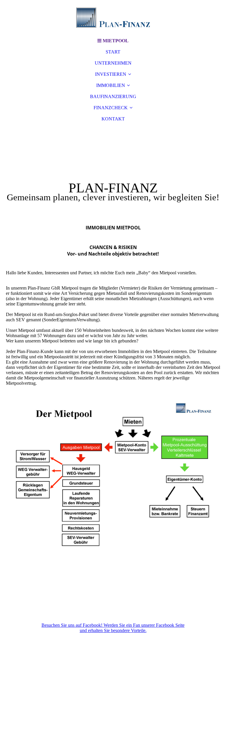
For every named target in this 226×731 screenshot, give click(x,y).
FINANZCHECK (111, 107)
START (113, 51)
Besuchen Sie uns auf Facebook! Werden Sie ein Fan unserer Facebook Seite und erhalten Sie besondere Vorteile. (113, 628)
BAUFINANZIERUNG (113, 96)
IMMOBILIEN (110, 85)
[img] (113, 17)
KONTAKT (113, 118)
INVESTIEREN (110, 74)
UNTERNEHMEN (113, 63)
